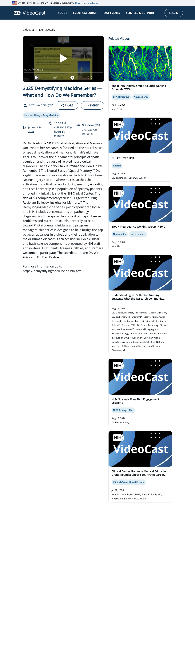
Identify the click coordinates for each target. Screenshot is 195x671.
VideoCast (29, 29)
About (62, 13)
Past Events (111, 13)
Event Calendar (85, 13)
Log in (173, 13)
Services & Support (140, 13)
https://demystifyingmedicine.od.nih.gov (52, 271)
